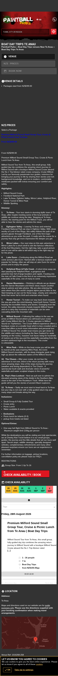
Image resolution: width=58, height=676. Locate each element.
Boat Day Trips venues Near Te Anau (35, 47)
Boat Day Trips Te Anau (12, 49)
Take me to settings (23, 670)
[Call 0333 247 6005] (54, 19)
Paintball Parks (8, 47)
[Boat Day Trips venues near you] (54, 32)
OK (7, 669)
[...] (9, 550)
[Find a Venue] (25, 32)
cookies (39, 664)
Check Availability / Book (22, 473)
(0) (39, 20)
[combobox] (28, 507)
